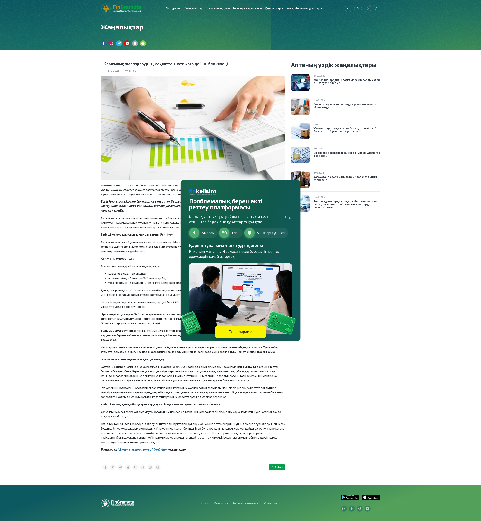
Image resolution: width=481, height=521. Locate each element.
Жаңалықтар (194, 8)
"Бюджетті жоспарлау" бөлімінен (142, 449)
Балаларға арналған (245, 503)
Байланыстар (270, 503)
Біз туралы (173, 8)
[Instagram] (158, 467)
